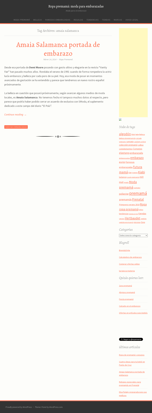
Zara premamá (125, 285)
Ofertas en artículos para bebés (133, 313)
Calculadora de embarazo (130, 257)
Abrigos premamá (127, 292)
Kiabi (141, 172)
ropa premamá (128, 209)
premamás (125, 199)
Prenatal (138, 199)
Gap (130, 172)
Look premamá (133, 177)
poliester (124, 194)
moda (126, 182)
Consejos (137, 148)
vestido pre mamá (126, 222)
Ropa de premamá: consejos (131, 355)
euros (122, 162)
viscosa (137, 222)
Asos (133, 134)
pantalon (137, 188)
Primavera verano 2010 (129, 204)
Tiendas (106, 19)
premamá (138, 193)
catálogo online (140, 142)
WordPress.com (55, 407)
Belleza (37, 19)
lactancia (122, 177)
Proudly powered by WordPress (18, 407)
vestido (144, 218)
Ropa (143, 204)
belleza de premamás (127, 138)
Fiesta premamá (126, 299)
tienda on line (133, 214)
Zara (143, 222)
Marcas (118, 19)
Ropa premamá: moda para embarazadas (76, 6)
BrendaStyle (124, 250)
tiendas (142, 213)
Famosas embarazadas (57, 19)
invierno (135, 173)
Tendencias (93, 19)
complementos (126, 149)
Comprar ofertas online (129, 264)
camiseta (130, 141)
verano (122, 218)
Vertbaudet (132, 218)
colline (141, 145)
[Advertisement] (135, 72)
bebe (137, 134)
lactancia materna (127, 270)
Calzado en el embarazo (129, 306)
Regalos (78, 19)
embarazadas (124, 158)
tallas (141, 209)
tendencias (123, 213)
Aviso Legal (132, 19)
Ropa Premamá (66, 59)
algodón (125, 134)
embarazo (137, 158)
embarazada (136, 153)
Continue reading (15, 114)
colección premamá (128, 145)
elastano (124, 153)
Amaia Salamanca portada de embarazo (58, 49)
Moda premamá (22, 19)
